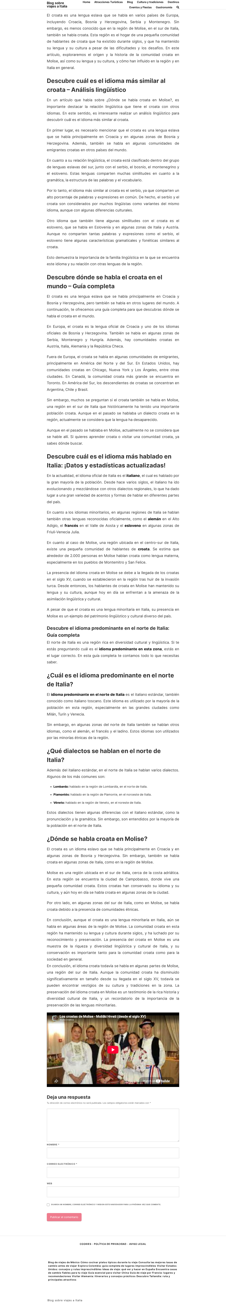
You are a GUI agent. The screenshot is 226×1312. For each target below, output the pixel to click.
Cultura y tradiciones (150, 2)
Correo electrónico (62, 1164)
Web (49, 1183)
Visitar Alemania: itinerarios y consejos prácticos (104, 1276)
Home (86, 2)
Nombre (53, 1144)
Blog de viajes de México (64, 1262)
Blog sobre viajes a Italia (57, 4)
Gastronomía (164, 7)
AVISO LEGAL (137, 1244)
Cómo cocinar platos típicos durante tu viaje (109, 1262)
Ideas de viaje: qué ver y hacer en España (128, 1269)
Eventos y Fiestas (140, 7)
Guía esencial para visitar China (108, 1272)
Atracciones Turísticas (108, 2)
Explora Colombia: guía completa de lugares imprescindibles (117, 1265)
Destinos (173, 2)
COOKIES (86, 1244)
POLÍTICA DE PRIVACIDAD (110, 1244)
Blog (130, 2)
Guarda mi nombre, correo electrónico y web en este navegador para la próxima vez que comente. (106, 1204)
